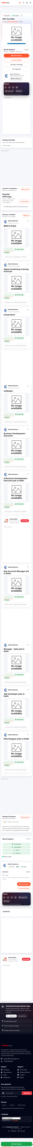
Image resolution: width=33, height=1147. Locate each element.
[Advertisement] (16, 115)
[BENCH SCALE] (16, 237)
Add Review (26, 817)
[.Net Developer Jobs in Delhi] (16, 707)
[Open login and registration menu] (27, 2)
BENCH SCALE (10, 226)
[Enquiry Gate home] (5, 3)
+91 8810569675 (8, 1061)
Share (7, 252)
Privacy (4, 1105)
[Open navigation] (30, 2)
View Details (20, 249)
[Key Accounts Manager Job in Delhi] (16, 585)
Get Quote (26, 189)
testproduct (9, 314)
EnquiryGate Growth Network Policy (13, 1108)
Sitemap (22, 1131)
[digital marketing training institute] (16, 283)
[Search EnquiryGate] (23, 2)
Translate (15, 1120)
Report (22, 1077)
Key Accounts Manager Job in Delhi (16, 572)
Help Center (23, 1070)
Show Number (17, 60)
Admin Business (13, 22)
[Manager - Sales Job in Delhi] (16, 662)
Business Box (7, 1072)
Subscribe (27, 1093)
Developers (14, 1131)
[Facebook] (9, 87)
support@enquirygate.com (11, 1059)
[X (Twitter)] (13, 87)
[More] (27, 221)
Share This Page (17, 64)
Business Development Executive (14, 434)
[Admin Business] (6, 75)
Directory (6, 1070)
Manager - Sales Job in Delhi (14, 650)
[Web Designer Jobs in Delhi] (16, 750)
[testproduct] (16, 326)
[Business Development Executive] (16, 447)
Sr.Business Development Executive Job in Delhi (15, 479)
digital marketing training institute (16, 270)
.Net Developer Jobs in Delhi (14, 695)
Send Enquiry (17, 55)
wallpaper (8, 391)
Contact (22, 1075)
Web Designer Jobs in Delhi (16, 739)
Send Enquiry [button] (17, 1144)
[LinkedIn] (16, 87)
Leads (5, 1075)
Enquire (27, 215)
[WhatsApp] (5, 87)
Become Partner (25, 1072)
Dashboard (6, 1077)
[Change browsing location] (19, 3)
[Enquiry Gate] (7, 1045)
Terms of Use (21, 1105)
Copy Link (18, 69)
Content (11, 1105)
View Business (17, 78)
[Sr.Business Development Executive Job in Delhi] (16, 492)
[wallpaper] (16, 402)
